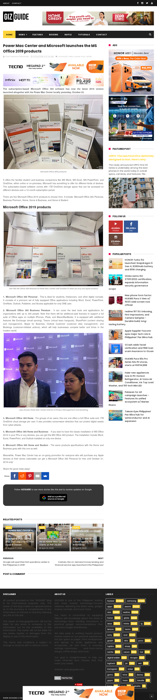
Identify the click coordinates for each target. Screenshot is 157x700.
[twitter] (147, 3)
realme (126, 612)
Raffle (68, 34)
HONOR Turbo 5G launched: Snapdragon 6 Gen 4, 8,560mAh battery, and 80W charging (139, 264)
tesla (125, 680)
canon (127, 652)
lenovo (110, 629)
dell (140, 663)
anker (130, 669)
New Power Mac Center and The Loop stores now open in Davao (19, 541)
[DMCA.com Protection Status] (63, 679)
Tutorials (84, 34)
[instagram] (142, 3)
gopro (110, 680)
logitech (111, 663)
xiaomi (128, 606)
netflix (110, 652)
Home (9, 34)
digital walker (113, 657)
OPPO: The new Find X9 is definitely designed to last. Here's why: (131, 157)
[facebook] (138, 3)
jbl (126, 663)
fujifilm (110, 646)
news (71, 56)
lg (141, 623)
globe (126, 618)
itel (141, 652)
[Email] (37, 476)
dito (126, 640)
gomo (110, 674)
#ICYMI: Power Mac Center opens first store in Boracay (86, 541)
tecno (127, 629)
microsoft (62, 56)
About (6, 3)
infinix (126, 623)
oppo (109, 606)
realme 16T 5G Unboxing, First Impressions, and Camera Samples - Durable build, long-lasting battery (130, 318)
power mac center (83, 56)
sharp (127, 646)
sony (109, 635)
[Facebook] (14, 476)
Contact (16, 3)
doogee (134, 657)
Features (37, 34)
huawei (110, 601)
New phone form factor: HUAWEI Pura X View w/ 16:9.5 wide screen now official (138, 300)
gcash (110, 640)
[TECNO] (78, 692)
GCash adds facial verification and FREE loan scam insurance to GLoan (139, 348)
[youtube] (152, 3)
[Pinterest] (30, 476)
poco (140, 640)
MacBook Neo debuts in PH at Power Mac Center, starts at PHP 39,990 (53, 541)
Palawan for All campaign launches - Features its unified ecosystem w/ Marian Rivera (129, 399)
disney (140, 674)
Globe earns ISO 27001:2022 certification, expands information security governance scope (130, 282)
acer (125, 635)
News (22, 34)
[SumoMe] (45, 476)
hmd (125, 674)
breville (140, 680)
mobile (76, 527)
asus (109, 623)
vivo (109, 612)
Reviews (53, 34)
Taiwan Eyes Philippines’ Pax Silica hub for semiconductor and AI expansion (138, 416)
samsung (131, 601)
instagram (112, 669)
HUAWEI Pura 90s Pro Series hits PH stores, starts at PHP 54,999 (136, 362)
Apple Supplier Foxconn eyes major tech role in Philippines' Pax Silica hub (139, 334)
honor (110, 618)
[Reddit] (22, 476)
